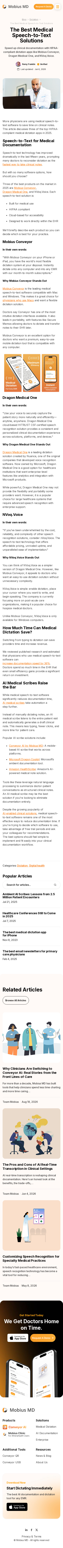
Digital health (37, 865)
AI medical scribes (14, 702)
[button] (57, 6)
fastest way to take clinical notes (22, 164)
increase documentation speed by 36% (26, 663)
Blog (24, 19)
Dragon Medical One (15, 191)
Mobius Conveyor (25, 188)
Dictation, (22, 865)
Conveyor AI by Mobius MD (26, 745)
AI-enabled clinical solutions (20, 813)
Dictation (34, 19)
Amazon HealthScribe (22, 769)
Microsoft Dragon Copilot (24, 759)
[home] (15, 6)
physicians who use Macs (18, 300)
